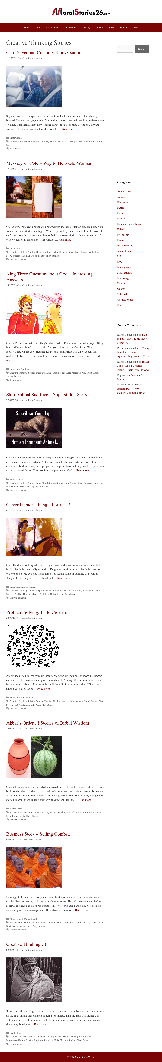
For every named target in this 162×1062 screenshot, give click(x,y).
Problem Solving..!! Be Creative (36, 612)
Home (27, 27)
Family (87, 27)
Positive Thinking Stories (70, 141)
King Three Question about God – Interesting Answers (49, 276)
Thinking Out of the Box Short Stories (40, 255)
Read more (68, 129)
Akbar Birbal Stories (20, 812)
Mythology (123, 278)
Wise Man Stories (45, 704)
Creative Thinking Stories (44, 141)
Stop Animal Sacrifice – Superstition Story (46, 394)
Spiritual (25, 369)
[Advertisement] (133, 116)
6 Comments (16, 1043)
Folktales (122, 229)
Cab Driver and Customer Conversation (43, 52)
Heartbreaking (125, 245)
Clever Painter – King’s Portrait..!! (39, 504)
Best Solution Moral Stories (23, 922)
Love (111, 27)
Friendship (123, 234)
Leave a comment (18, 259)
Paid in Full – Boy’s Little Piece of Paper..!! (132, 338)
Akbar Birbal (16, 808)
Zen (119, 305)
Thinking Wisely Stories (37, 486)
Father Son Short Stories (77, 922)
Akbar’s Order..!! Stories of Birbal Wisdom (47, 722)
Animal (121, 197)
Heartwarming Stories (47, 251)
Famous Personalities (129, 224)
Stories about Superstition (69, 482)
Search (142, 49)
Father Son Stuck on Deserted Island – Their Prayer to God (133, 365)
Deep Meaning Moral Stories (50, 372)
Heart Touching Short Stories (77, 1036)
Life (38, 27)
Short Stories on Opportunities (31, 926)
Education (15, 369)
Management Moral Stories (83, 701)
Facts (136, 27)
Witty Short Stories (29, 815)
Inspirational (71, 27)
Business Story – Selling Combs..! (39, 833)
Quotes (123, 27)
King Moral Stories (75, 372)
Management (16, 479)
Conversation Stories (20, 141)
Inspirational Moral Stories (19, 1040)
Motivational (52, 27)
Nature (121, 283)
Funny (100, 27)
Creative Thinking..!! (26, 944)
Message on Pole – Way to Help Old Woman (48, 163)
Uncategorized (125, 299)
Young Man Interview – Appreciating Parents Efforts (133, 352)
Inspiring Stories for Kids (48, 590)
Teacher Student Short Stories (75, 1040)
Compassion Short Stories (22, 1036)
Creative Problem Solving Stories (26, 701)
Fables (120, 207)
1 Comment (15, 148)
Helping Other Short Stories (73, 251)
